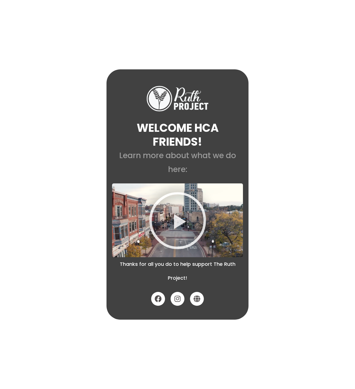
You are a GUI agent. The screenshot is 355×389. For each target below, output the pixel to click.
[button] (177, 220)
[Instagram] (177, 299)
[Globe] (197, 299)
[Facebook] (158, 299)
